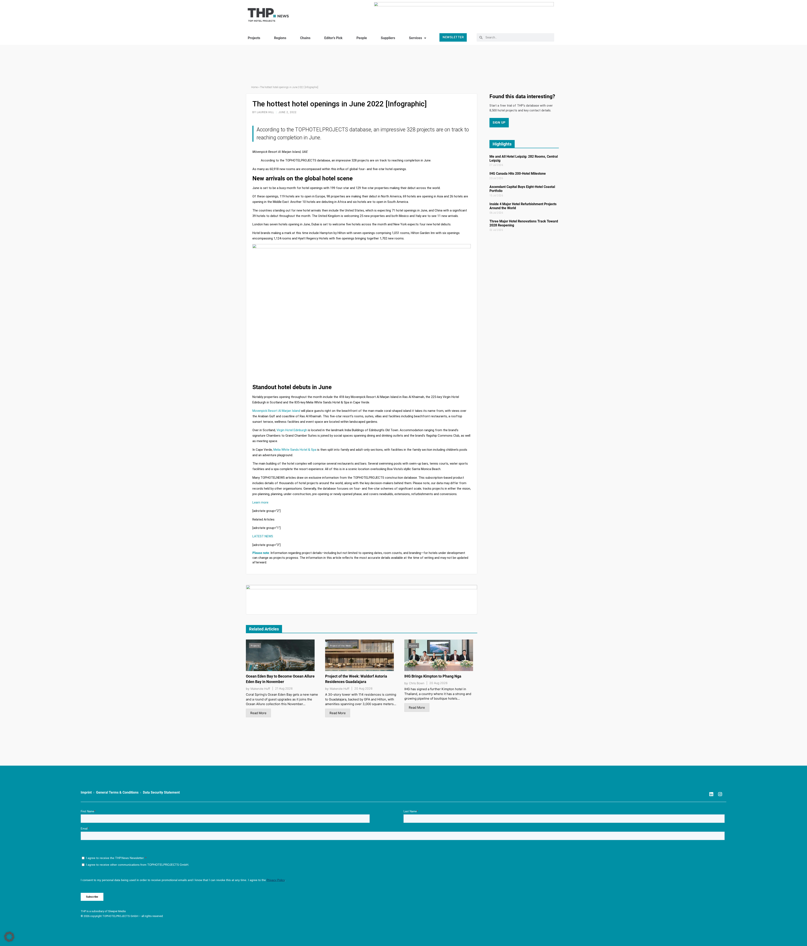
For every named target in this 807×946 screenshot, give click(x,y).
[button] (9, 937)
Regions (280, 38)
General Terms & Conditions (117, 792)
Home (254, 87)
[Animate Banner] (464, 13)
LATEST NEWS (262, 536)
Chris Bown (416, 683)
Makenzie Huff (260, 688)
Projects (254, 38)
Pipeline (413, 645)
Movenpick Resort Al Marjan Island (276, 411)
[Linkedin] (711, 794)
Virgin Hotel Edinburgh (292, 430)
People (361, 38)
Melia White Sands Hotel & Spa (294, 450)
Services (415, 38)
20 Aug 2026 (363, 688)
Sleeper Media (117, 911)
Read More (258, 713)
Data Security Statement (161, 792)
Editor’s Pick (333, 38)
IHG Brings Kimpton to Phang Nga (432, 676)
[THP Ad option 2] (361, 599)
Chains (305, 38)
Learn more (260, 502)
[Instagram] (720, 794)
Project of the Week (340, 645)
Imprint (86, 792)
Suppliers (388, 38)
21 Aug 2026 (284, 688)
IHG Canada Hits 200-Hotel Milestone (517, 174)
